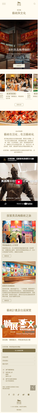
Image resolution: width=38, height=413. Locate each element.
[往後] (35, 83)
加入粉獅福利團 (19, 350)
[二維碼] (32, 387)
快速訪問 (5, 357)
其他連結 (5, 360)
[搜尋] (34, 4)
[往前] (3, 83)
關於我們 (5, 364)
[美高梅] (19, 4)
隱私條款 (19, 410)
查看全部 (19, 104)
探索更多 (19, 66)
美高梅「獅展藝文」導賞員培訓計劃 (15, 97)
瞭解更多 (6, 256)
